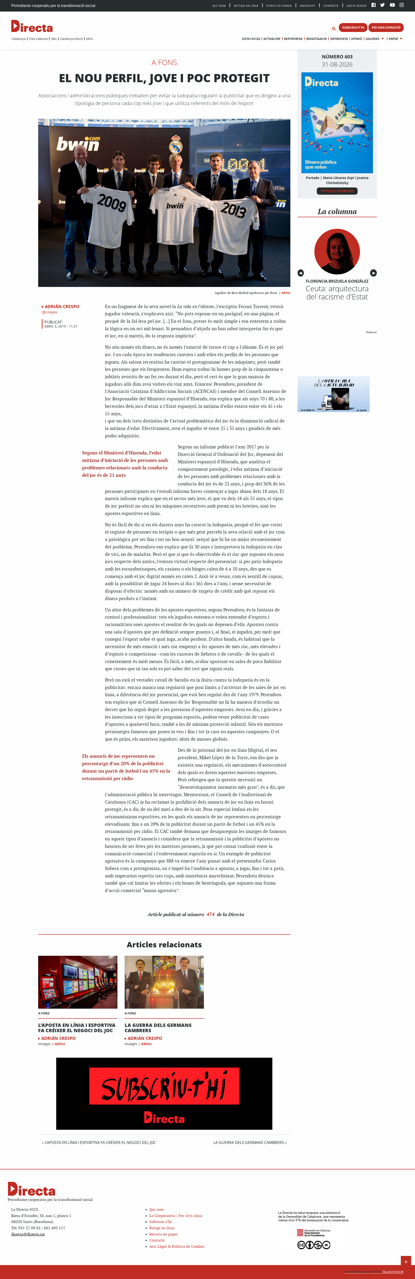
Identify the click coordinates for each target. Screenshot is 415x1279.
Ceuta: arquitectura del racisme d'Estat (337, 292)
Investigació (316, 39)
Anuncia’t (307, 5)
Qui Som (219, 5)
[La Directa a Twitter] (382, 5)
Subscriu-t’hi (160, 1222)
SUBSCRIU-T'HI (353, 27)
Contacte (331, 5)
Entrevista (339, 39)
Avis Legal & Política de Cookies (177, 1246)
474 (210, 914)
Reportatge (293, 39)
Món (89, 39)
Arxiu (285, 293)
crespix (51, 312)
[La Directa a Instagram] (402, 5)
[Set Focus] (334, 29)
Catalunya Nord (71, 39)
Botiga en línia (246, 5)
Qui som (156, 1209)
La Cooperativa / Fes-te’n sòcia (175, 1216)
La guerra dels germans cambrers (158, 1028)
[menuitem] (18, 38)
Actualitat (272, 39)
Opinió (356, 39)
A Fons (164, 62)
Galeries (372, 39)
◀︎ (301, 273)
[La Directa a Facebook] (374, 5)
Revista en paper (163, 1234)
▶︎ (374, 273)
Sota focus (251, 39)
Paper (393, 39)
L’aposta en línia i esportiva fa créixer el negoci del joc (77, 1028)
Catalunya (18, 39)
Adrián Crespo (62, 306)
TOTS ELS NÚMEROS (337, 191)
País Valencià (38, 39)
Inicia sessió (357, 5)
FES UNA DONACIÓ (386, 27)
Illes (53, 39)
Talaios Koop (374, 1271)
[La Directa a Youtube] (392, 5)
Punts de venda (279, 5)
